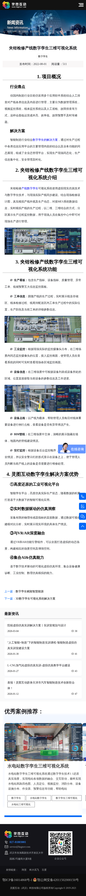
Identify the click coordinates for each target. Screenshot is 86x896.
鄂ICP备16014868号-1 (17, 880)
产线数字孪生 (29, 188)
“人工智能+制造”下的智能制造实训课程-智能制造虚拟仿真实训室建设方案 (42, 645)
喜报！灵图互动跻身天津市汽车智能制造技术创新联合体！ (41, 685)
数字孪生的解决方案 (45, 139)
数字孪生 (43, 56)
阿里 (24, 869)
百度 (44, 869)
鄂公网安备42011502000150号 (58, 880)
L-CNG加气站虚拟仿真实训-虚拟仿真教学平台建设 (38, 665)
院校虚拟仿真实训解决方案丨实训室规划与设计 (36, 625)
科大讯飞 (34, 869)
